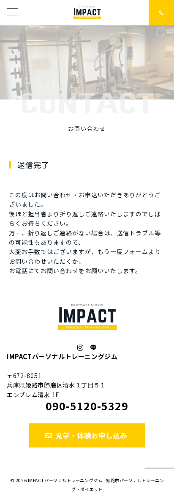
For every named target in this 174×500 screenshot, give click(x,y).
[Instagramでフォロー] (80, 347)
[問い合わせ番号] (161, 13)
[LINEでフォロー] (93, 347)
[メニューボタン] (12, 12)
